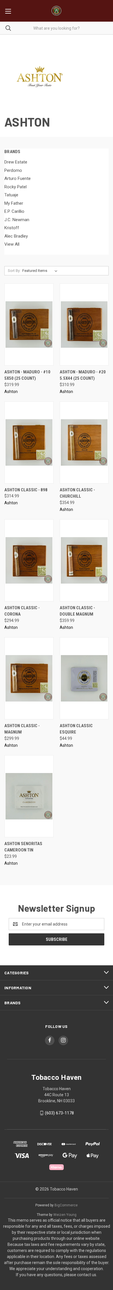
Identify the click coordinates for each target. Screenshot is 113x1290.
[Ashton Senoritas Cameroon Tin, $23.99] (29, 796)
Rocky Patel (15, 186)
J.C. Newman (16, 219)
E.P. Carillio (14, 211)
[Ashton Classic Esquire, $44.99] (84, 678)
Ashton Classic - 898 (26, 489)
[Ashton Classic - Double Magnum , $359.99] (84, 560)
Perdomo (13, 170)
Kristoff (11, 227)
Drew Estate (15, 162)
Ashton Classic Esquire (76, 729)
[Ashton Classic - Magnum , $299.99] (29, 678)
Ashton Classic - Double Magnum (77, 611)
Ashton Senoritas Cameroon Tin (23, 847)
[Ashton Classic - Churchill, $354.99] (84, 442)
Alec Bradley (16, 236)
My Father (13, 203)
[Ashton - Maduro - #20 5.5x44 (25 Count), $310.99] (84, 324)
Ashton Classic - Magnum (22, 729)
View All (11, 244)
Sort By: (14, 270)
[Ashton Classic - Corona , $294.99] (29, 560)
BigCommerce (66, 1205)
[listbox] (41, 270)
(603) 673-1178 (59, 1113)
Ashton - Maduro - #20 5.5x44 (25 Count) (83, 375)
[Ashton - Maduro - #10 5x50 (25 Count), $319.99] (29, 324)
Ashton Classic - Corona (22, 611)
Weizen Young (64, 1215)
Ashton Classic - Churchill (77, 493)
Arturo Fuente (17, 178)
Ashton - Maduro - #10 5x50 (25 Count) (27, 375)
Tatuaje (11, 195)
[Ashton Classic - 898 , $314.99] (29, 442)
